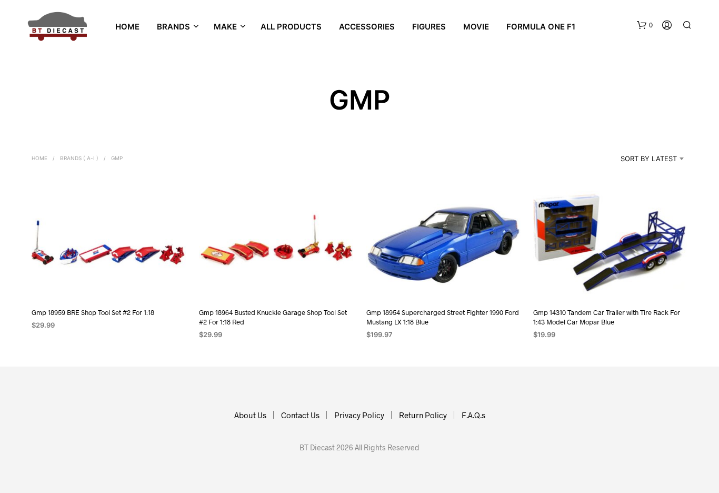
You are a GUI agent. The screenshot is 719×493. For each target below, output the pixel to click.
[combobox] (635, 158)
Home (127, 27)
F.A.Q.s (473, 415)
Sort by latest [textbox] (649, 158)
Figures (429, 27)
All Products (291, 27)
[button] (645, 25)
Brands (173, 27)
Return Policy (423, 415)
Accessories (367, 27)
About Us (250, 415)
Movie (476, 27)
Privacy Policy (359, 415)
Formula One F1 (540, 27)
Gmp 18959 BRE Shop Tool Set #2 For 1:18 (93, 312)
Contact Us (300, 415)
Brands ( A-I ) (79, 158)
